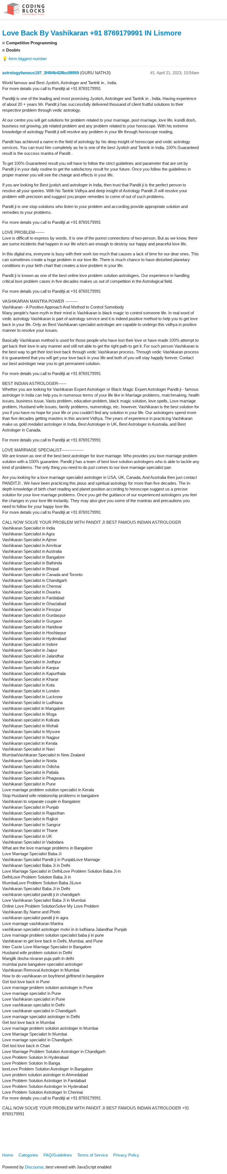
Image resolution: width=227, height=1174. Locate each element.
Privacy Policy (126, 1155)
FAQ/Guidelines (57, 1155)
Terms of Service (92, 1155)
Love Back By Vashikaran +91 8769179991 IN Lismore (91, 33)
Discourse (34, 1167)
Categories (28, 1155)
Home (7, 1155)
